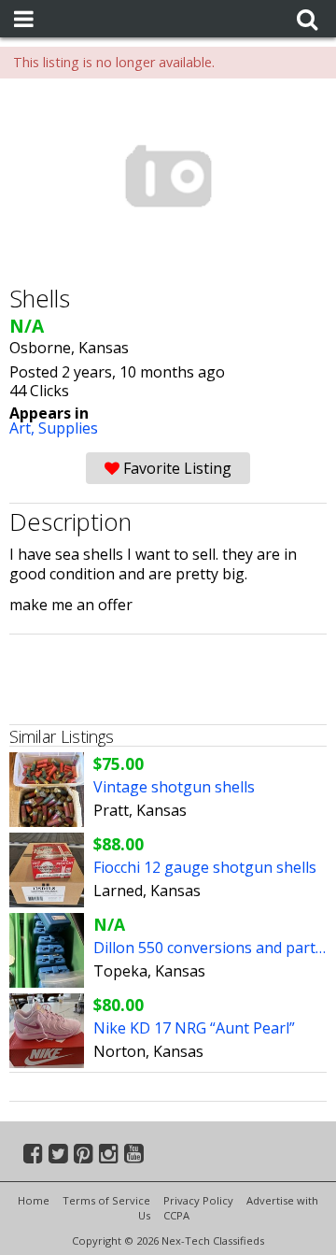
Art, (23, 428)
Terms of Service (106, 1200)
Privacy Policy (198, 1200)
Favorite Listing (175, 468)
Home (33, 1200)
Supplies (68, 428)
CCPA (176, 1215)
